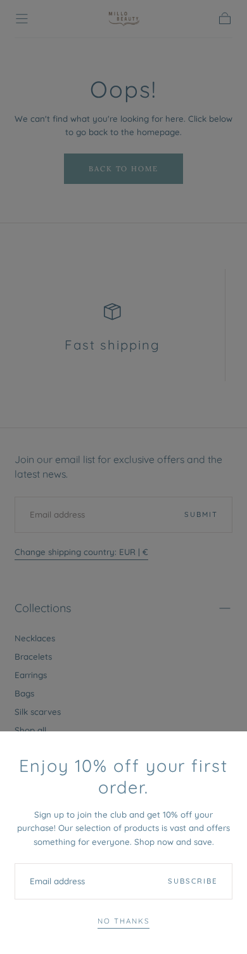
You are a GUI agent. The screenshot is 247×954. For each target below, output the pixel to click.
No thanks (123, 921)
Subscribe (192, 881)
